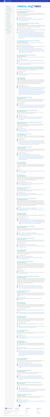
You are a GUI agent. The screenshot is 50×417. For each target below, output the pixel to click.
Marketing (36, 35)
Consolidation (38, 413)
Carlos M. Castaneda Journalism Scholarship (25, 261)
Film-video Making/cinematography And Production (38, 36)
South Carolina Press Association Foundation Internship (27, 110)
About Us (16, 415)
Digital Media (37, 48)
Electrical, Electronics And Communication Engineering (30, 158)
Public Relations (31, 327)
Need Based (8, 18)
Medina (21, 334)
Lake (19, 168)
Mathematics (37, 354)
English (40, 48)
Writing (21, 379)
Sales (35, 93)
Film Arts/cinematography (28, 36)
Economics (43, 222)
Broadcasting (23, 36)
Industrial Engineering (38, 94)
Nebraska (19, 206)
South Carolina (20, 114)
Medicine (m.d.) (25, 140)
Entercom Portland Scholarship (22, 358)
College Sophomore (31, 47)
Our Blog (8, 33)
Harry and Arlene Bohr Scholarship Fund (24, 370)
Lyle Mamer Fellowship (21, 77)
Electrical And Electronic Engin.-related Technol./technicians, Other (32, 88)
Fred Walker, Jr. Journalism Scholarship (24, 394)
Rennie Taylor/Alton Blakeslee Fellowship (24, 97)
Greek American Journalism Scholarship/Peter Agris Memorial (28, 276)
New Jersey (23, 28)
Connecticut (20, 28)
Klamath (25, 347)
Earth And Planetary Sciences (40, 107)
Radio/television (37, 144)
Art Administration (42, 326)
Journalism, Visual (30, 52)
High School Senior (42, 29)
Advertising (38, 35)
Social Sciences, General (34, 106)
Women (16, 413)
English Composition (27, 106)
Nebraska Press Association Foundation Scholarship (26, 198)
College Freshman (35, 46)
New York (26, 28)
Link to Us (29, 415)
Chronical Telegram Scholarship (22, 330)
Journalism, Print (31, 33)
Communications (20, 33)
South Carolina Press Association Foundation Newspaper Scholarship (29, 122)
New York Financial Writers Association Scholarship (26, 55)
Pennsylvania (29, 28)
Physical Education (32, 354)
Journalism (41, 49)
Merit (26, 413)
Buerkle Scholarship (20, 341)
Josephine (22, 347)
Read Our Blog (25, 415)
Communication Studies (21, 49)
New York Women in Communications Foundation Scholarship (28, 23)
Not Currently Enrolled (39, 348)
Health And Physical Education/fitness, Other (24, 354)
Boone (19, 386)
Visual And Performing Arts (32, 391)
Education (22, 88)
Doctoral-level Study (21, 46)
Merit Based (8, 17)
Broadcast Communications (37, 33)
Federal (27, 409)
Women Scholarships (9, 11)
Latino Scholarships (9, 9)
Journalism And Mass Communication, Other (28, 35)
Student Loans (9, 21)
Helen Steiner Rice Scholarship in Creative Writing (26, 226)
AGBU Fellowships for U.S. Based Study (24, 133)
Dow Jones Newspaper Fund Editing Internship (25, 11)
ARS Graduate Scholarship (21, 213)
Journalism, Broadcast (26, 33)
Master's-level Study (21, 29)
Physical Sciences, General (32, 107)
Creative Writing (30, 378)
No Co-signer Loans (9, 25)
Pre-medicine (35, 223)
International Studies (30, 140)
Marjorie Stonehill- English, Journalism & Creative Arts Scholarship (29, 382)
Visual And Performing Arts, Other (35, 390)
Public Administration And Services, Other (30, 222)
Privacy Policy (18, 415)
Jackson (19, 347)
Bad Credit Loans (9, 26)
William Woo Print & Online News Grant (24, 187)
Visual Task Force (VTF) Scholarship (23, 290)
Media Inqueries (22, 415)
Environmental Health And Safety (25, 89)
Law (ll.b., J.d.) (32, 144)
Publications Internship (21, 302)
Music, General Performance (30, 353)
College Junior (26, 29)
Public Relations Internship (21, 316)
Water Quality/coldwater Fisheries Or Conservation (28, 93)
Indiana (19, 398)
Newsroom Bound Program (22, 249)
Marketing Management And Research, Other (35, 89)
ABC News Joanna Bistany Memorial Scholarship (25, 238)
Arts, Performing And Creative (22, 390)
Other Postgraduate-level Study (36, 29)
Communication (34, 49)
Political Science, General (21, 222)
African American (17, 409)
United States (20, 284)
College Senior (29, 29)
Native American (9, 10)
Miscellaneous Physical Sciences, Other (23, 107)
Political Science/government (29, 223)
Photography (41, 183)
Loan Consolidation (9, 27)
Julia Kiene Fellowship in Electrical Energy (24, 147)
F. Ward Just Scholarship (21, 162)
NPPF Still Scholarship (21, 175)
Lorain (19, 231)
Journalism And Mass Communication (23, 20)
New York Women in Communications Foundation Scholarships (28, 40)
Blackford (19, 374)
